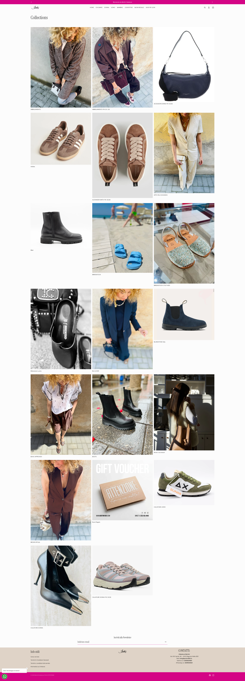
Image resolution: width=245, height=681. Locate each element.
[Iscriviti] (165, 642)
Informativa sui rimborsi (38, 666)
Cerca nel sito (35, 657)
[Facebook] (210, 675)
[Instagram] (213, 675)
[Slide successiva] (212, 2)
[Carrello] (213, 7)
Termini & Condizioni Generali (40, 660)
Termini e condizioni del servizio (40, 663)
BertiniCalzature (39, 675)
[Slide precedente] (31, 2)
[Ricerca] (205, 7)
